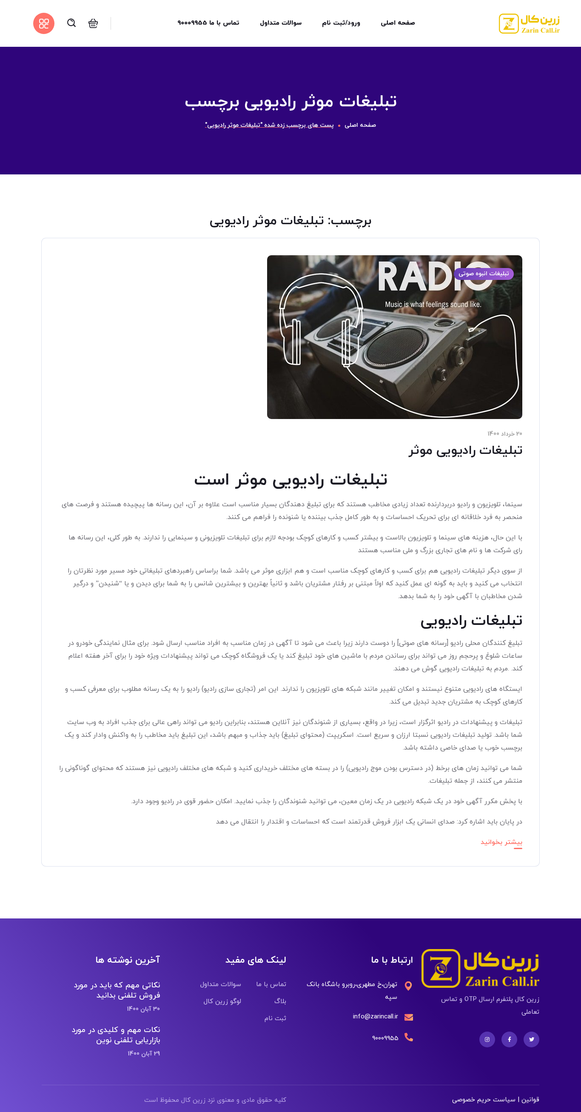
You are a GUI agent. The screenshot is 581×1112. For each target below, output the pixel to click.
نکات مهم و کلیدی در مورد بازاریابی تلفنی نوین (115, 1035)
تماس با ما (271, 984)
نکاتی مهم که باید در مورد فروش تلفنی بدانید (117, 990)
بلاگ (280, 1001)
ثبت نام (275, 1018)
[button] (93, 23)
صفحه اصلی (360, 125)
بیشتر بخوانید (501, 842)
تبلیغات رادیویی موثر (465, 451)
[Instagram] (487, 1039)
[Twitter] (531, 1039)
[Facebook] (509, 1039)
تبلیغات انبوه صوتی (484, 274)
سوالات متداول (220, 984)
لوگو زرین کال (222, 1001)
